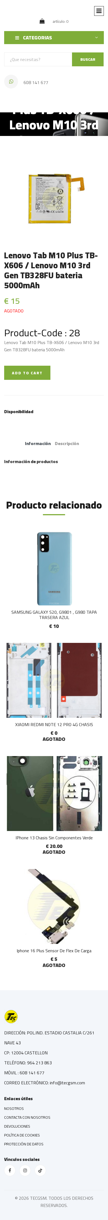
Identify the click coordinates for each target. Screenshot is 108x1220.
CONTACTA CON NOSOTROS (27, 1117)
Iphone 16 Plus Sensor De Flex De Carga (54, 950)
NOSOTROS (14, 1108)
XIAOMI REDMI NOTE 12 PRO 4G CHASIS (54, 724)
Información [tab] (38, 443)
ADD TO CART (27, 373)
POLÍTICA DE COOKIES (22, 1135)
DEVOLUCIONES (17, 1126)
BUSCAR (87, 59)
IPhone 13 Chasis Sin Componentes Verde (54, 837)
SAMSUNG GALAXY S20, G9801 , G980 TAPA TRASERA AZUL (54, 615)
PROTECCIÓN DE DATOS (23, 1144)
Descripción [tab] (67, 443)
